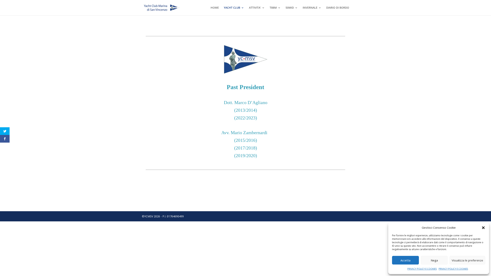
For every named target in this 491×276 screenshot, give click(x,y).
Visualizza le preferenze (467, 260)
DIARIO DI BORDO (337, 7)
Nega (434, 260)
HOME (215, 7)
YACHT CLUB (232, 7)
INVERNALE (310, 7)
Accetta (405, 260)
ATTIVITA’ (255, 7)
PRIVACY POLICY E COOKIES (422, 268)
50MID (290, 7)
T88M (273, 7)
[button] (483, 228)
